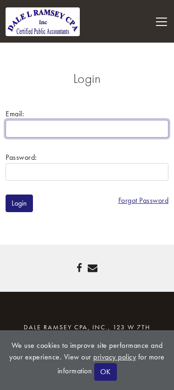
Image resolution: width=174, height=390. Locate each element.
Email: (15, 113)
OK (105, 371)
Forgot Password (143, 200)
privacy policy (114, 356)
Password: (21, 157)
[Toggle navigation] (161, 22)
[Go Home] (43, 20)
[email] (93, 268)
